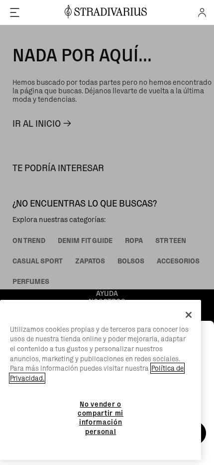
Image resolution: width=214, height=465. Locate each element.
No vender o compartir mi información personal (100, 418)
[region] (100, 380)
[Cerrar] (189, 315)
